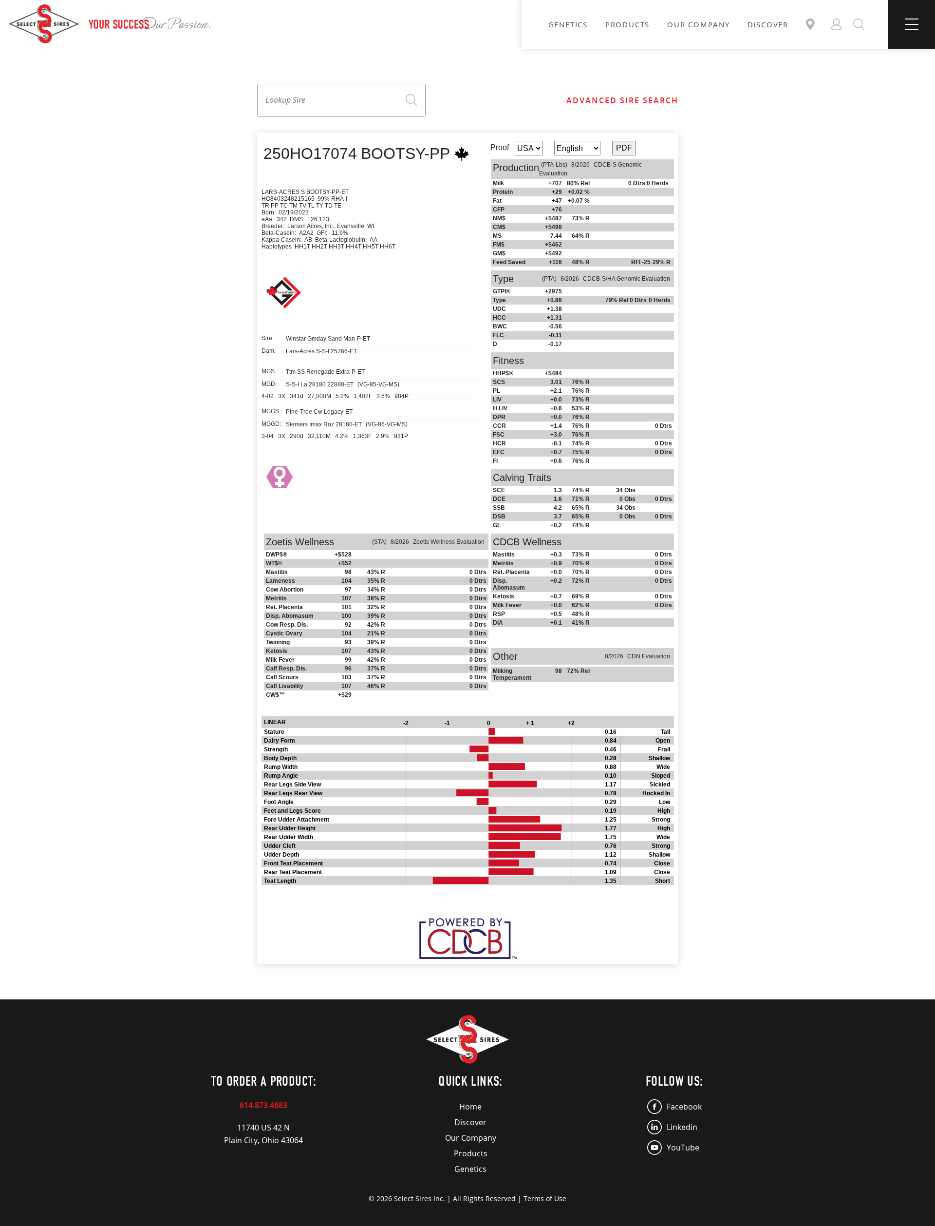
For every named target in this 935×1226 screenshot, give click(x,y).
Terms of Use (545, 1198)
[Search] (859, 24)
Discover (768, 24)
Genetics (568, 24)
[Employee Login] (836, 24)
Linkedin (682, 1127)
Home (470, 1106)
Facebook (684, 1106)
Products (627, 24)
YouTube (683, 1147)
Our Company (698, 24)
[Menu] (911, 24)
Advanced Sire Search (622, 100)
